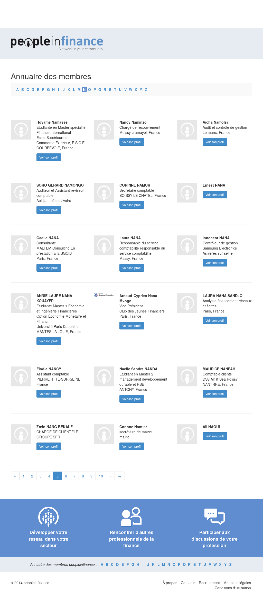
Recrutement (209, 582)
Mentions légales (237, 582)
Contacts (188, 582)
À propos (170, 582)
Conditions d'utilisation (233, 587)
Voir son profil (48, 157)
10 (101, 476)
